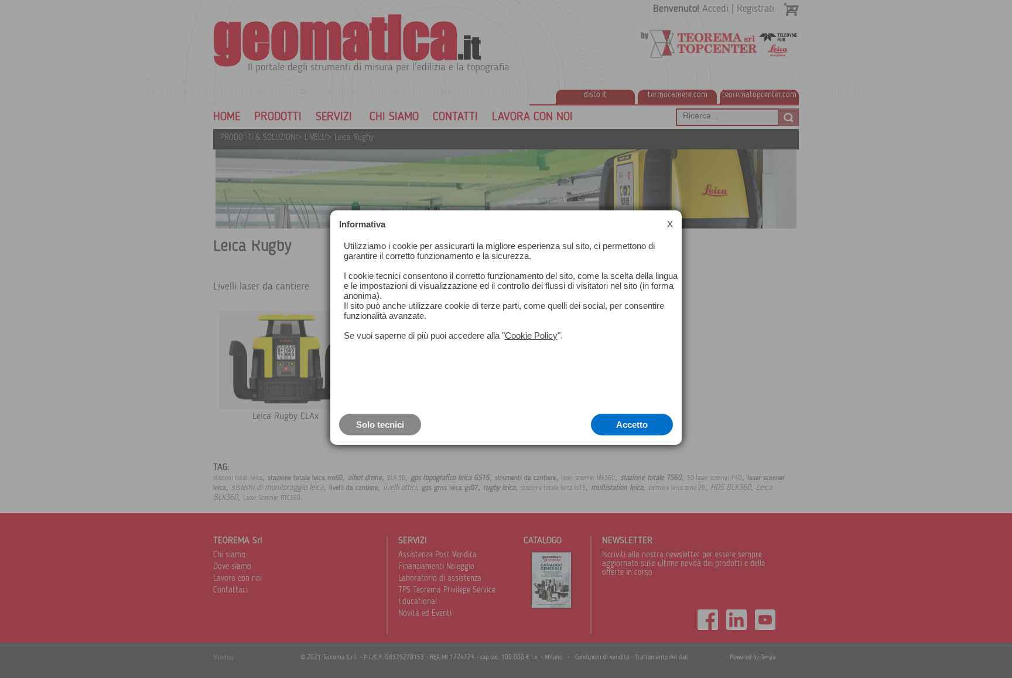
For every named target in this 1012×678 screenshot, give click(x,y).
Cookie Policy (531, 335)
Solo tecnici (380, 425)
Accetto (632, 425)
